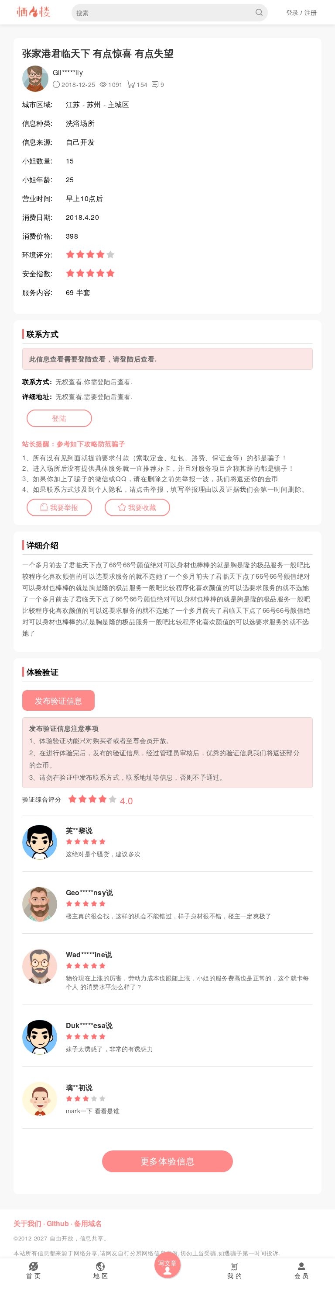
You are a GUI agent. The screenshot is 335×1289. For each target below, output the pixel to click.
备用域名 (88, 1223)
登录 (292, 12)
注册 (310, 12)
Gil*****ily (68, 72)
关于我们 (27, 1223)
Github (58, 1223)
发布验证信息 (58, 700)
